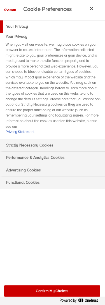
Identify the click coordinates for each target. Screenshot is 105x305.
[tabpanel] (53, 86)
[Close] (91, 8)
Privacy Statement (20, 132)
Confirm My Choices (52, 291)
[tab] (52, 26)
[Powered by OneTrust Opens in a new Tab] (81, 301)
